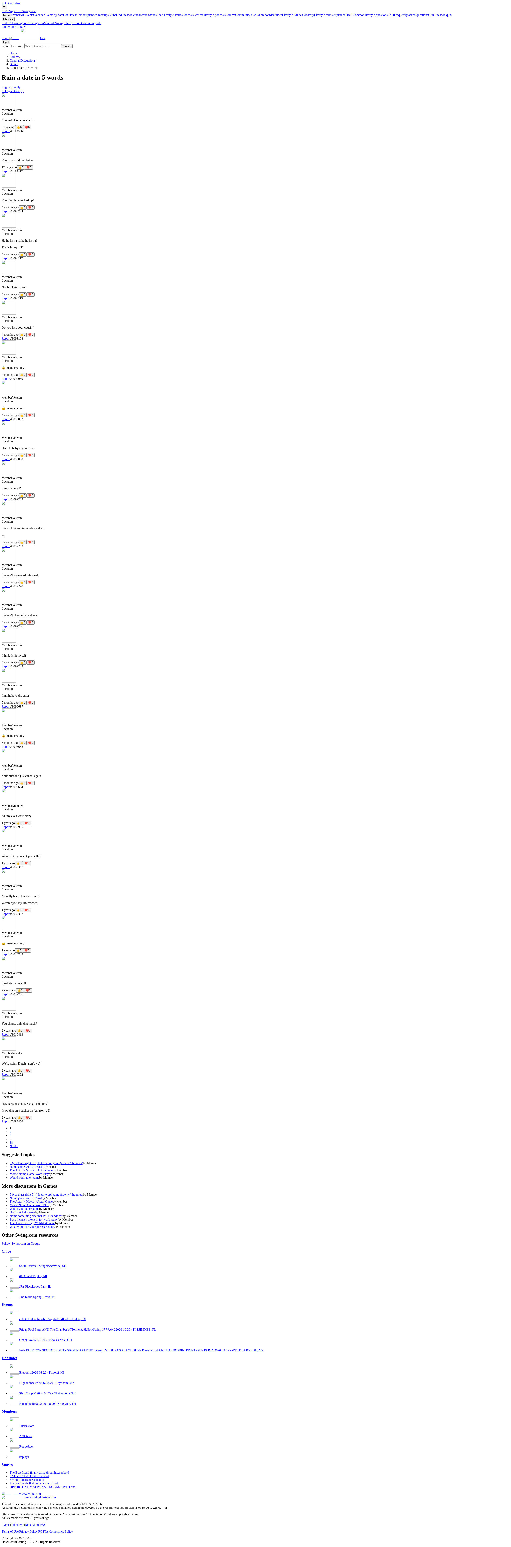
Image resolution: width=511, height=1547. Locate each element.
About (36, 1524)
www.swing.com (30, 1493)
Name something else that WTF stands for (36, 1216)
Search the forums (13, 46)
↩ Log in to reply (13, 91)
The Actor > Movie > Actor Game (31, 1170)
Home (13, 53)
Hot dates (9, 1358)
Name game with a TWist (26, 1166)
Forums (249, 15)
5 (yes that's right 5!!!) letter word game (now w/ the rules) (46, 1163)
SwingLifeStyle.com (78, 23)
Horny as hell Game (22, 1212)
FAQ (408, 15)
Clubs (124, 15)
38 (11, 1142)
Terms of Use (10, 1531)
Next (14, 1146)
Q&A (367, 15)
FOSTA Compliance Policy (55, 1531)
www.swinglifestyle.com (40, 1497)
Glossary (324, 15)
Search (67, 46)
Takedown (17, 1524)
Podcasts (204, 15)
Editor (15, 23)
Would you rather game (24, 1177)
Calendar (48, 15)
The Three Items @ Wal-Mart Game (32, 1223)
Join (42, 38)
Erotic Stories (161, 15)
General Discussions (22, 60)
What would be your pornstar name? (32, 1226)
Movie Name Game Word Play (29, 1174)
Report (6, 131)
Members (9, 1411)
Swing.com (42, 23)
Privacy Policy (28, 1531)
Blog (28, 1524)
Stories (7, 1465)
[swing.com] (24, 38)
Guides (288, 15)
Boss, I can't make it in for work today (34, 1219)
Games (14, 64)
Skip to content (11, 3)
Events (22, 15)
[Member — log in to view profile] (9, 106)
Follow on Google (13, 26)
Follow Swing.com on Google (21, 1243)
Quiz (440, 15)
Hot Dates (86, 15)
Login (19, 11)
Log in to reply (11, 87)
